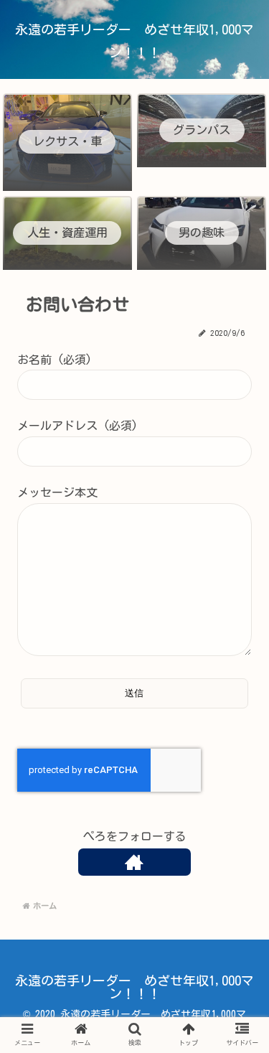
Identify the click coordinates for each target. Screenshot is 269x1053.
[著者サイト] (134, 862)
